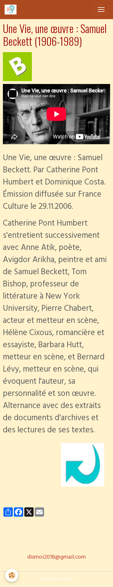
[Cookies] (11, 575)
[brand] (12, 9)
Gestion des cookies (56, 579)
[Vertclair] (17, 67)
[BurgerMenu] (101, 9)
